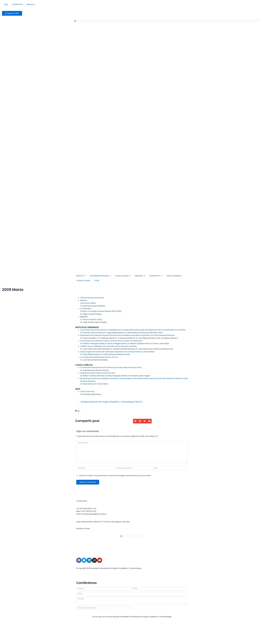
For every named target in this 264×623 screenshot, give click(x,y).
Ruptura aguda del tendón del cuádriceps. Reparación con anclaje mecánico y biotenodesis (117, 352)
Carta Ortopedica (174, 276)
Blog (6, 4)
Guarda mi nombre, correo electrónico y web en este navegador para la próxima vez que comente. (115, 476)
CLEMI (96, 280)
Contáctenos (17, 4)
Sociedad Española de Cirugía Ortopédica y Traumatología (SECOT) (111, 402)
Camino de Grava (87, 391)
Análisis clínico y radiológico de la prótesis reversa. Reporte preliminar (108, 346)
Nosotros (80, 276)
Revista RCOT (154, 276)
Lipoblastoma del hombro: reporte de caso (97, 373)
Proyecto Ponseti (83, 280)
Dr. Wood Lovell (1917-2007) (91, 319)
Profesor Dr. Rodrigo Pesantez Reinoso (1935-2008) (100, 311)
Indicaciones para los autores (92, 297)
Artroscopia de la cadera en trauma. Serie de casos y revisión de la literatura (111, 341)
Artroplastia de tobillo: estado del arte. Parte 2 (99, 357)
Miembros (31, 4)
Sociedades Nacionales (99, 276)
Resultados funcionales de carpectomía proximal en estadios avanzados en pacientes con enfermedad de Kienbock (127, 335)
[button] (135, 421)
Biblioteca (139, 276)
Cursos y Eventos (122, 276)
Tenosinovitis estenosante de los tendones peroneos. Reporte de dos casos (110, 367)
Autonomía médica (88, 303)
